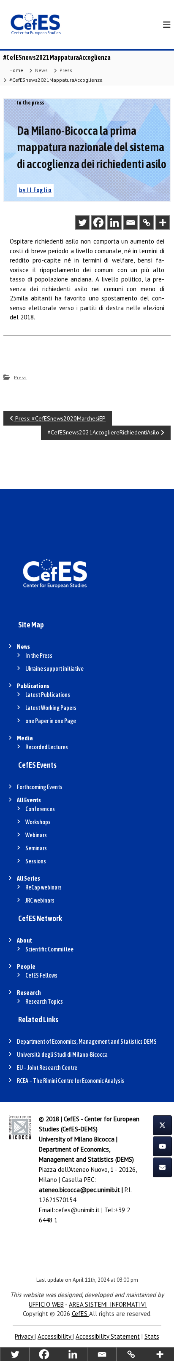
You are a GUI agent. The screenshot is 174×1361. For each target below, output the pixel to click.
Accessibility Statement (108, 1336)
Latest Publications (47, 694)
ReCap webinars (43, 887)
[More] (162, 222)
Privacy (25, 1336)
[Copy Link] (146, 222)
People (26, 966)
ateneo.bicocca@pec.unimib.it (79, 1190)
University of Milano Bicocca (76, 1139)
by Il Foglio (35, 190)
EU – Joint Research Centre (47, 1067)
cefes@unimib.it (77, 1210)
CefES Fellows (41, 975)
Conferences (40, 809)
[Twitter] (82, 222)
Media (25, 738)
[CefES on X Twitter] (162, 1125)
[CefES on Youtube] (162, 1146)
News (41, 70)
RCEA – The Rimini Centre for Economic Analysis (70, 1080)
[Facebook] (98, 222)
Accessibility (55, 1336)
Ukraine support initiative (54, 668)
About (24, 940)
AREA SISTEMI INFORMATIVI (108, 1304)
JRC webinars (39, 900)
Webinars (36, 835)
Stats (151, 1336)
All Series (28, 878)
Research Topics (44, 1001)
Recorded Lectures (46, 747)
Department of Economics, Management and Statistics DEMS (87, 1041)
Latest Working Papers (50, 708)
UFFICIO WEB (46, 1304)
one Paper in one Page (50, 721)
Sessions (35, 861)
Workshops (38, 822)
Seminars (36, 848)
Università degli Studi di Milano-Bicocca (62, 1054)
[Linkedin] (114, 222)
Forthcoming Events (40, 787)
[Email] (130, 222)
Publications (33, 686)
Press (66, 70)
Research (29, 992)
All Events (29, 800)
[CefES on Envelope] (162, 1167)
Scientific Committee (49, 949)
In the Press (38, 655)
